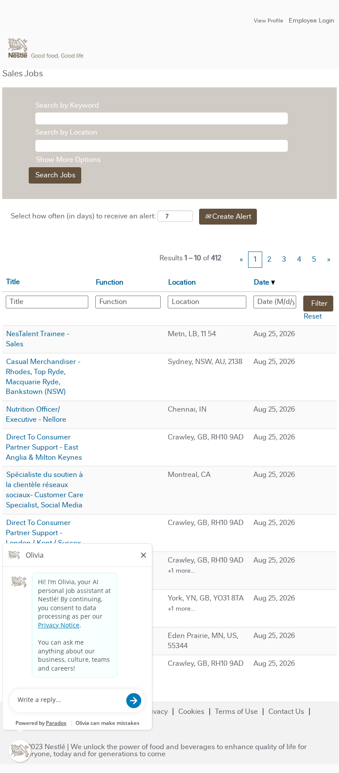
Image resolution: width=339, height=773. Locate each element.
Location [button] (182, 282)
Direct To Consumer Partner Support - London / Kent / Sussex (43, 533)
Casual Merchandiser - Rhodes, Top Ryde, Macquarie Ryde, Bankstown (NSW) (43, 377)
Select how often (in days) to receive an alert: (83, 216)
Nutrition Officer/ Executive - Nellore (36, 414)
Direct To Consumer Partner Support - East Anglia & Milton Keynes (44, 447)
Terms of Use (236, 711)
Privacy (156, 711)
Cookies (191, 711)
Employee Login (311, 20)
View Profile (268, 20)
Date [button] (262, 282)
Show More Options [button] (68, 159)
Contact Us (286, 711)
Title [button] (13, 281)
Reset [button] (313, 316)
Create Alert (231, 216)
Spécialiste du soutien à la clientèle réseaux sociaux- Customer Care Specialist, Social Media (44, 490)
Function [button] (110, 282)
